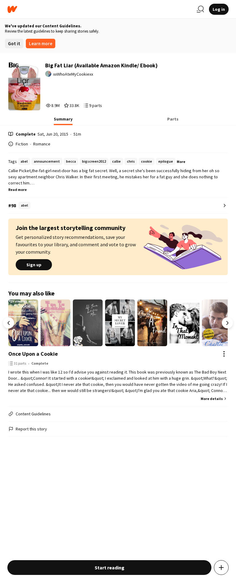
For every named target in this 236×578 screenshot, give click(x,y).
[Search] (200, 9)
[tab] (63, 121)
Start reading (109, 567)
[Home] (99, 9)
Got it (14, 43)
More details (212, 398)
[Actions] (224, 354)
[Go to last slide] (8, 322)
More (181, 161)
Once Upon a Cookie (33, 353)
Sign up (33, 264)
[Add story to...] (221, 567)
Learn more (40, 43)
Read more (17, 189)
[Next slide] (227, 322)
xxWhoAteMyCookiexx (73, 74)
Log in (219, 9)
